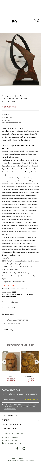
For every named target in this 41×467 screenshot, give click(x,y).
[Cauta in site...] (35, 20)
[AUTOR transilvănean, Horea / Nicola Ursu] (11, 361)
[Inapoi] (1, 96)
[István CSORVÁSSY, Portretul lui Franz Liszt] (30, 361)
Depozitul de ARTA (8, 102)
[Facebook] (17, 449)
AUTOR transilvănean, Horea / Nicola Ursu (11, 376)
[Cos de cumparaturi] (38, 20)
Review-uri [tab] (8, 329)
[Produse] (3, 21)
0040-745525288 (10, 440)
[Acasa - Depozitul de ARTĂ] (14, 21)
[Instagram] (24, 449)
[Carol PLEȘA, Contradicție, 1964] (20, 59)
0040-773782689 (11, 437)
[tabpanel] (20, 59)
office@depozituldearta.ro (14, 443)
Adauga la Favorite (11, 302)
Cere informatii (9, 307)
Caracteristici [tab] (8, 314)
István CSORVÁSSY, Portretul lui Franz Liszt (30, 376)
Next (39, 62)
